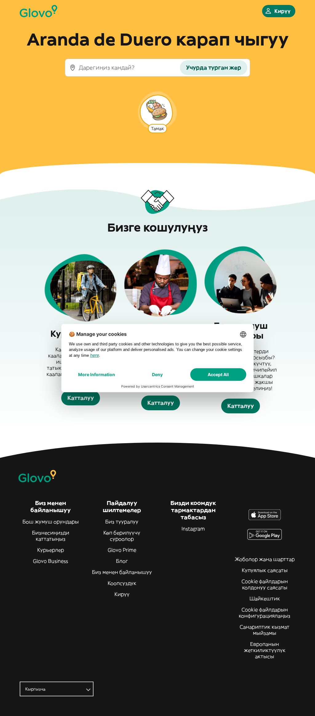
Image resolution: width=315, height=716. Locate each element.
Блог (122, 561)
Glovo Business (50, 561)
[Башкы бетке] (38, 11)
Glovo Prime (122, 550)
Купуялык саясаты (265, 570)
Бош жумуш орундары (50, 522)
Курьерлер (50, 550)
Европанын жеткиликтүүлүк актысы (264, 650)
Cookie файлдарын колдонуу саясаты (264, 584)
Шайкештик (264, 598)
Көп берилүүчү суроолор (121, 536)
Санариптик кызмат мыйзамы (264, 630)
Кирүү (122, 594)
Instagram (193, 529)
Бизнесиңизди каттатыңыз (50, 536)
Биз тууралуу (121, 522)
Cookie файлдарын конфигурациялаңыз (264, 613)
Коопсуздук (122, 583)
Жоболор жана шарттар (265, 559)
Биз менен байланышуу (122, 572)
